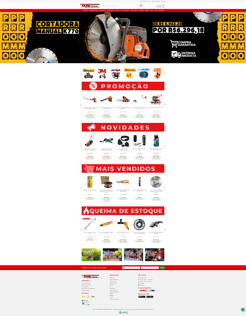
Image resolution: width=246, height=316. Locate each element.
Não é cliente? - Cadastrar (159, 1)
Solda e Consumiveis (114, 299)
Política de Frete (85, 286)
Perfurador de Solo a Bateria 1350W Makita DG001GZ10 (106, 149)
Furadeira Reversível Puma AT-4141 (123, 233)
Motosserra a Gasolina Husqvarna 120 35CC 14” (123, 108)
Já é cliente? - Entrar (146, 1)
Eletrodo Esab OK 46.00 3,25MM (90, 190)
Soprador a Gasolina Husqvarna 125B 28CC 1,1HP (106, 108)
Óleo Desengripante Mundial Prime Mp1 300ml (139, 190)
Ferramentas (112, 288)
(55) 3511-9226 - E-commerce (146, 279)
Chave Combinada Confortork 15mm (90, 233)
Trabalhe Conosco (85, 290)
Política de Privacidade (86, 285)
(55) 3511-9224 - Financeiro (146, 281)
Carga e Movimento (114, 279)
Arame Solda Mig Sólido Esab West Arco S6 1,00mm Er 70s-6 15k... (106, 191)
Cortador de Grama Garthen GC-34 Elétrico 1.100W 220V (90, 149)
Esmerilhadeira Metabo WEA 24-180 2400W (156, 233)
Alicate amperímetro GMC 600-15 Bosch (139, 149)
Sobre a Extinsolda (85, 283)
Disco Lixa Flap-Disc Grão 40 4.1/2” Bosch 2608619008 (140, 233)
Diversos (112, 284)
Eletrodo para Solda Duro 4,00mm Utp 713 (106, 233)
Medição (111, 295)
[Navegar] (2, 33)
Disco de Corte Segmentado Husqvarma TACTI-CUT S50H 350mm (156, 191)
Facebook (142, 285)
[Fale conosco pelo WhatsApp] (243, 310)
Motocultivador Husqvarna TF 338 (156, 107)
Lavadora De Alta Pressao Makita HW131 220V (156, 149)
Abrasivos (112, 277)
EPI (110, 286)
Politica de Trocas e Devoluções (88, 288)
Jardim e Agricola (113, 290)
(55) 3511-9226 (160, 7)
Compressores (113, 281)
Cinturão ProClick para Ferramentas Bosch (123, 149)
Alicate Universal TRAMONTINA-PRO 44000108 (123, 190)
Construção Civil (113, 283)
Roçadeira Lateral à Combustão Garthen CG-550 (139, 108)
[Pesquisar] (136, 5)
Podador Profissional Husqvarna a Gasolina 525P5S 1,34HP (90, 108)
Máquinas (112, 293)
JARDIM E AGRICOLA (114, 292)
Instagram (142, 283)
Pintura (111, 297)
